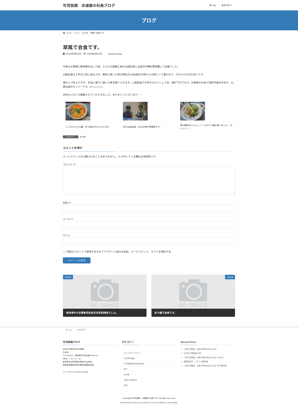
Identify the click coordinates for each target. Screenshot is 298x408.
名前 (67, 202)
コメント (69, 164)
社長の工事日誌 (130, 380)
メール (68, 219)
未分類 (83, 137)
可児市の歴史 (129, 358)
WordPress (135, 402)
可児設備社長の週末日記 (134, 364)
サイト (66, 235)
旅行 (125, 369)
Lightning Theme (149, 402)
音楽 (125, 385)
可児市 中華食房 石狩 (192, 353)
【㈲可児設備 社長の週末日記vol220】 (200, 349)
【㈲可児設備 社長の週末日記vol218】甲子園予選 (205, 365)
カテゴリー (82, 330)
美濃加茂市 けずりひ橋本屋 (196, 361)
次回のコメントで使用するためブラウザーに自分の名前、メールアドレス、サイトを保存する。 (119, 251)
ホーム (68, 330)
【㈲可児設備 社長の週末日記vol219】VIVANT (204, 357)
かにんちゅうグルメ (132, 353)
